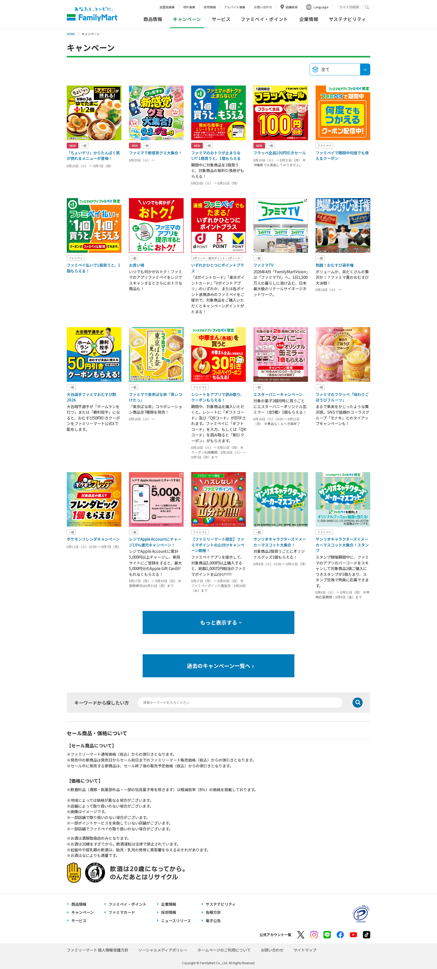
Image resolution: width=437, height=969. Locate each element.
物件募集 (189, 7)
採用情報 (210, 7)
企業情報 (308, 19)
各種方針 (213, 912)
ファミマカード (121, 912)
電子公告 (213, 920)
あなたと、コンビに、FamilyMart (92, 14)
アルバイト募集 (234, 7)
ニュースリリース (176, 920)
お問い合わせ (263, 7)
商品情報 (152, 19)
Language (321, 7)
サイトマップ (305, 950)
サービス (221, 19)
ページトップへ (420, 952)
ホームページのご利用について (224, 950)
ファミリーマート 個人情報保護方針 (97, 950)
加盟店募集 (167, 7)
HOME (71, 34)
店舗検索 (292, 7)
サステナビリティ (347, 19)
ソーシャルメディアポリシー (162, 950)
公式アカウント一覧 (275, 934)
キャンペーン (82, 912)
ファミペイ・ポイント (264, 19)
